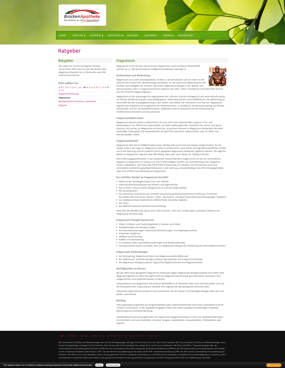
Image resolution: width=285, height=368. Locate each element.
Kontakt (72, 335)
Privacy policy (113, 365)
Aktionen (132, 35)
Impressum (153, 335)
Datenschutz (97, 335)
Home (62, 35)
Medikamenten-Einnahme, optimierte (77, 101)
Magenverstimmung (69, 93)
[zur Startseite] (81, 12)
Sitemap (83, 335)
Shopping (95, 35)
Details (99, 365)
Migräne (63, 105)
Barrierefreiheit (137, 335)
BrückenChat (185, 35)
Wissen (167, 35)
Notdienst (151, 35)
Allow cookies (274, 365)
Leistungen (114, 35)
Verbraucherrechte (116, 335)
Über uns (77, 35)
